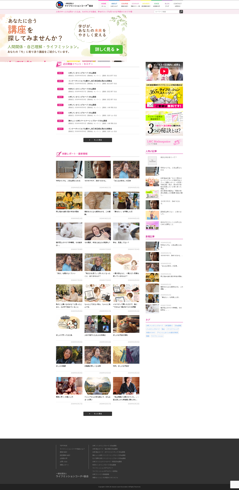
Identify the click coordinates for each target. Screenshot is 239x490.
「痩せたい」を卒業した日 (122, 211)
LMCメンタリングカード (154, 325)
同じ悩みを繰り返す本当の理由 (67, 211)
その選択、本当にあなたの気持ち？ (97, 242)
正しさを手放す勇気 (120, 335)
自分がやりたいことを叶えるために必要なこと (171, 223)
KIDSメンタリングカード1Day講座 (104, 465)
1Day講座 (178, 325)
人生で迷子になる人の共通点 (95, 335)
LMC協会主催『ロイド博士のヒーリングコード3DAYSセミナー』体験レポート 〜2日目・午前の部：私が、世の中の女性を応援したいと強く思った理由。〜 (172, 183)
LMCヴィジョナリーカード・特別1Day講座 (107, 461)
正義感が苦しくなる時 (93, 366)
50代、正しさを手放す (121, 366)
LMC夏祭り (169, 325)
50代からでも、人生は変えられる (68, 181)
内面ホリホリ (150, 332)
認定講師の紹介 (65, 455)
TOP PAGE (63, 446)
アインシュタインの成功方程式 (167, 332)
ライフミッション (157, 336)
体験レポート (64, 465)
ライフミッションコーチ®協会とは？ (72, 449)
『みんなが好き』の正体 (122, 181)
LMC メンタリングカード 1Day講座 (104, 446)
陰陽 (147, 336)
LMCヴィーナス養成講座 (100, 474)
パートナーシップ (173, 329)
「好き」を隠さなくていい (65, 273)
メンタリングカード (153, 329)
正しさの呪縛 (61, 366)
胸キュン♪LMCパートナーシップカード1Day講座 (108, 455)
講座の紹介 (63, 452)
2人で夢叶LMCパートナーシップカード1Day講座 (109, 458)
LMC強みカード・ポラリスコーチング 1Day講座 (108, 452)
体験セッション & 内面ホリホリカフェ (105, 477)
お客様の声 (63, 458)
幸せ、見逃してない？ (121, 242)
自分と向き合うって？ (169, 157)
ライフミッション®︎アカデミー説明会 (105, 471)
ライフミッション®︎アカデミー (102, 468)
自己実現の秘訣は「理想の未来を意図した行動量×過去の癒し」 (172, 193)
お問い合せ (63, 461)
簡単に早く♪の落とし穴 (64, 397)
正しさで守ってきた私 (64, 335)
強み (163, 329)
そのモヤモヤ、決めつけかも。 (96, 181)
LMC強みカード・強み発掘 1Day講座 (105, 449)
